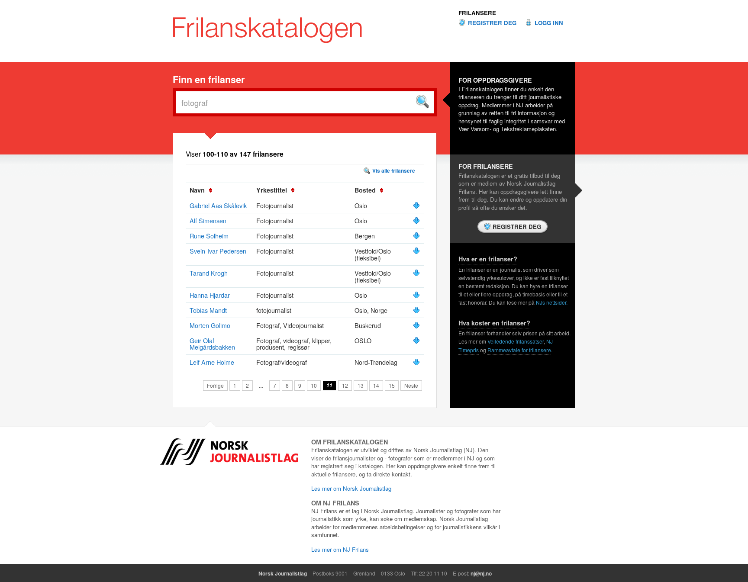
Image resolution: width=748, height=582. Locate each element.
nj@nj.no (481, 573)
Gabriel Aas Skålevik (218, 205)
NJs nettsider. (551, 302)
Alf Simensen (208, 220)
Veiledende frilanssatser (515, 341)
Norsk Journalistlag (282, 573)
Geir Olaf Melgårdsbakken (212, 344)
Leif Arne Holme (212, 362)
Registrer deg (492, 23)
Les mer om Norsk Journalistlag (351, 488)
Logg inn (549, 23)
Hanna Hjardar (210, 294)
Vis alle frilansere (393, 170)
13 (361, 385)
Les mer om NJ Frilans (340, 549)
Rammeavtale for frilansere (519, 350)
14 (376, 385)
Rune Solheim (209, 235)
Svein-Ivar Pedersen (218, 250)
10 (314, 385)
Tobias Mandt (208, 310)
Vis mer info (416, 205)
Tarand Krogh (209, 272)
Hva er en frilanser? (487, 258)
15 (392, 385)
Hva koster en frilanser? (494, 322)
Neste (411, 385)
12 (345, 385)
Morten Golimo (210, 325)
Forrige (215, 385)
